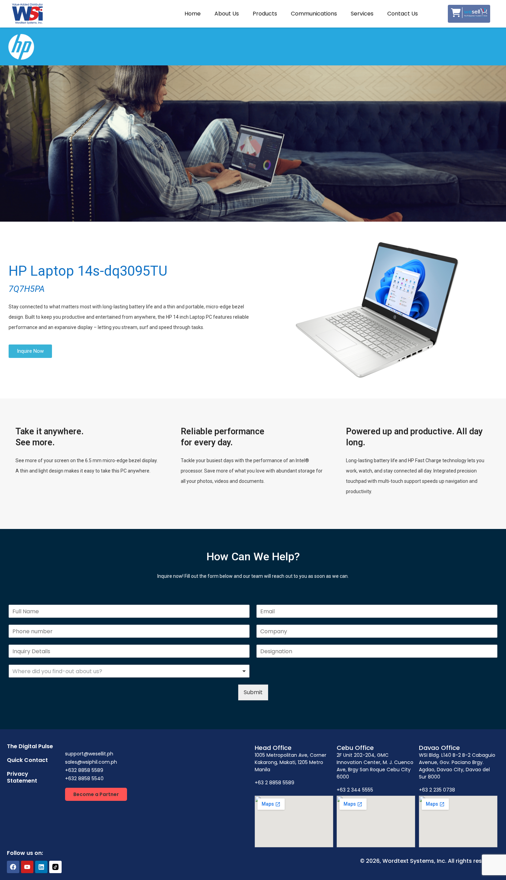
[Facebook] (13, 867)
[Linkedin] (41, 867)
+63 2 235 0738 (437, 789)
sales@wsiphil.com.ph (91, 762)
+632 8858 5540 (84, 778)
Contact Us (402, 14)
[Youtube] (27, 867)
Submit (253, 692)
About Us (226, 14)
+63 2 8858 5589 (274, 782)
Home (193, 14)
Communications (314, 14)
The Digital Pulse (30, 746)
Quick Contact (27, 760)
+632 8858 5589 (84, 770)
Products (265, 14)
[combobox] (129, 671)
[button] (96, 794)
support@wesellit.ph (89, 753)
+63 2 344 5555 (355, 789)
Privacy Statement (22, 777)
